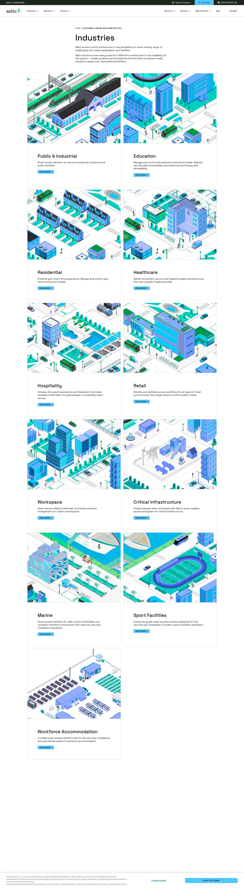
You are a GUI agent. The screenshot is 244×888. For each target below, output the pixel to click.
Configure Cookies (158, 880)
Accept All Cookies (211, 880)
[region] (122, 880)
